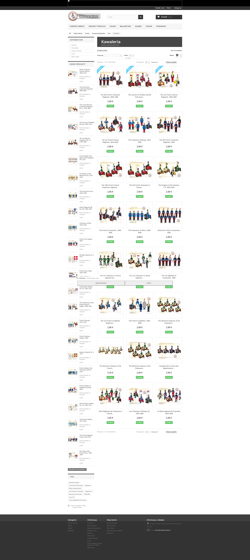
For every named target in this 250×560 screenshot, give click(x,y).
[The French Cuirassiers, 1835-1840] (110, 215)
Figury (113, 26)
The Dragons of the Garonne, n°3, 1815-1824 (168, 186)
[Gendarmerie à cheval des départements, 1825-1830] (169, 350)
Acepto (149, 283)
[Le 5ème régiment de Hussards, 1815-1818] (169, 396)
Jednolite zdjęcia (74, 482)
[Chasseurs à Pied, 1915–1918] (73, 227)
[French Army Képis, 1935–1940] (73, 275)
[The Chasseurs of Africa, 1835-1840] (139, 215)
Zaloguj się (177, 8)
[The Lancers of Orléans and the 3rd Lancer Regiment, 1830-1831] (139, 79)
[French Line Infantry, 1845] (73, 243)
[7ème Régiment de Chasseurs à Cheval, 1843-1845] (110, 396)
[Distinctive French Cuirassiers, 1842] (169, 215)
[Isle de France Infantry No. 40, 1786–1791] (73, 408)
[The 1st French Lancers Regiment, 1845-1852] (169, 79)
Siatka (177, 56)
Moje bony (110, 533)
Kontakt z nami (160, 8)
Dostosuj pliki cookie (93, 278)
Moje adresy (110, 528)
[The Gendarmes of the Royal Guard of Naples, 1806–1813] (73, 307)
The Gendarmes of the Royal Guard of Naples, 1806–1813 (86, 304)
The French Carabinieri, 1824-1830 (139, 322)
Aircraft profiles (97, 26)
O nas (73, 54)
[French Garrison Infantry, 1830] (73, 340)
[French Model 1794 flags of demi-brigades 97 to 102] (73, 160)
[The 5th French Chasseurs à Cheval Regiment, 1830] (139, 169)
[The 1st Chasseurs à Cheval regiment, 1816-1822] (139, 260)
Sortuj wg (100, 55)
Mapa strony (91, 547)
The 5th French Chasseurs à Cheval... (139, 186)
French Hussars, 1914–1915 (84, 321)
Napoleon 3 (89, 491)
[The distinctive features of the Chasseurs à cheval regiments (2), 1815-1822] (169, 305)
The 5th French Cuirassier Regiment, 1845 (168, 141)
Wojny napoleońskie (75, 488)
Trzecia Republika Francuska (77, 500)
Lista (181, 56)
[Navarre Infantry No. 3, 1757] (73, 356)
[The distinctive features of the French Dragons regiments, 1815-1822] (110, 350)
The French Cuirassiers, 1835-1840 (110, 231)
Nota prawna (75, 48)
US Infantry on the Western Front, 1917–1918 (86, 175)
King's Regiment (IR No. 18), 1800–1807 (85, 208)
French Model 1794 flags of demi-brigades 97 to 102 (86, 157)
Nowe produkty (77, 64)
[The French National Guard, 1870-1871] (73, 439)
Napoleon (88, 485)
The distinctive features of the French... (110, 367)
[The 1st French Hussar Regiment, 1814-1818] (110, 124)
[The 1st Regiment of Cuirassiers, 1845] (169, 260)
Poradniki (161, 26)
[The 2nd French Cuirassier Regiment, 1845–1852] (73, 91)
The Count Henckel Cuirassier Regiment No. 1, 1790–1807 (86, 106)
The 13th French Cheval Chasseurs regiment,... (110, 186)
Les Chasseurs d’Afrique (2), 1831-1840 (139, 412)
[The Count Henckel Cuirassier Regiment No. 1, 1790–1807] (73, 109)
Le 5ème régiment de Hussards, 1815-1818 (169, 412)
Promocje (90, 523)
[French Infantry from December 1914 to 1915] (73, 372)
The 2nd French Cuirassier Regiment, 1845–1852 (86, 88)
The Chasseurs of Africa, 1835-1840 (139, 231)
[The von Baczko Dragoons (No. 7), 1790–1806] (73, 142)
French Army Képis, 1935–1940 (85, 271)
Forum (149, 26)
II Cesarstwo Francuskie (76, 491)
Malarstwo (125, 26)
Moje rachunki (111, 525)
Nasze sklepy (75, 56)
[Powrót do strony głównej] (70, 33)
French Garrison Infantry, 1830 (84, 337)
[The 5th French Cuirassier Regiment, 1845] (169, 124)
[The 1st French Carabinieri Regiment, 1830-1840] (110, 305)
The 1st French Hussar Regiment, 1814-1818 (110, 141)
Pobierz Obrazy (77, 26)
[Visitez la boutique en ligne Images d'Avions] (77, 506)
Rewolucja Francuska (75, 494)
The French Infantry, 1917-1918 (85, 420)
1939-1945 (87, 494)
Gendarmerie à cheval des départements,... (169, 367)
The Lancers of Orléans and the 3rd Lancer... (139, 96)
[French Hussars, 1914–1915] (73, 324)
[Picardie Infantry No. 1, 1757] (73, 259)
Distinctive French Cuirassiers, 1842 (169, 231)
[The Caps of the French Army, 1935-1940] (73, 455)
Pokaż (126, 55)
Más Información (81, 278)
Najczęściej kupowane (94, 528)
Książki (138, 26)
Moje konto (112, 520)
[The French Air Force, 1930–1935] (73, 195)
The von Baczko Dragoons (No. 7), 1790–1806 (85, 140)
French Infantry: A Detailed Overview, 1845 (85, 387)
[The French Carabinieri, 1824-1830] (139, 305)
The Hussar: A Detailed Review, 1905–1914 (86, 123)
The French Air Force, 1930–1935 (86, 192)
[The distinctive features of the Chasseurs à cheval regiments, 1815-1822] (139, 350)
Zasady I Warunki (76, 51)
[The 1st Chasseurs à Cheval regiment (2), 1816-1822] (110, 260)
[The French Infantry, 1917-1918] (73, 423)
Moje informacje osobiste (114, 530)
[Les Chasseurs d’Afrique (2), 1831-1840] (139, 396)
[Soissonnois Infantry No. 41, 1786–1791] (73, 291)
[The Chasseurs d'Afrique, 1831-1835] (139, 124)
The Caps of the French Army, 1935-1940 (85, 452)
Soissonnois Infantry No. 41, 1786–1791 (85, 287)
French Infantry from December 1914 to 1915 (85, 369)
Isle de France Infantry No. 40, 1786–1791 (86, 404)
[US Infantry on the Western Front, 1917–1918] (73, 178)
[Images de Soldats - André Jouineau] (86, 16)
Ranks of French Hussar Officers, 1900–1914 (84, 71)
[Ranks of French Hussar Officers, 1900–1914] (73, 74)
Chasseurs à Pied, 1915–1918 (85, 224)
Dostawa (73, 45)
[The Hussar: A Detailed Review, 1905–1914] (73, 127)
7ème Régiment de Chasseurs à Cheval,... (110, 412)
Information (76, 40)
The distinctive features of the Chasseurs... (169, 322)
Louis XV (71, 497)
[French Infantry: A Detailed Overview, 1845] (73, 390)
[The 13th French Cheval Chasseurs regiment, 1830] (110, 169)
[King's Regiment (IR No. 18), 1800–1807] (73, 211)
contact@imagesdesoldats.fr (162, 530)
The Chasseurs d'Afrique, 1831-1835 (139, 141)
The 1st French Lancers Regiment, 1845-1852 (169, 96)
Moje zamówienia (112, 523)
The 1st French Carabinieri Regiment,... (110, 322)
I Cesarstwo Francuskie (76, 485)
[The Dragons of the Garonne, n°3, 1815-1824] (169, 169)
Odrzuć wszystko (101, 283)
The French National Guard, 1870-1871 (85, 436)
